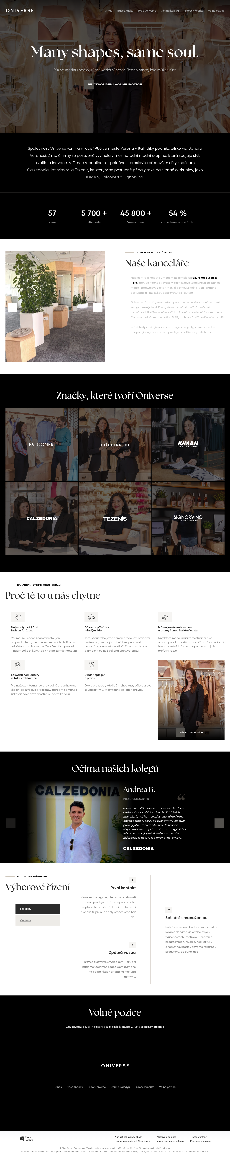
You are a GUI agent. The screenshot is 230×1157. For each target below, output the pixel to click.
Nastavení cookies (166, 1137)
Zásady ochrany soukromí (170, 1141)
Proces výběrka (193, 10)
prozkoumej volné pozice (115, 84)
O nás (108, 10)
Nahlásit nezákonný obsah (128, 1137)
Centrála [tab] (25, 920)
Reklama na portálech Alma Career (133, 1141)
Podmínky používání (200, 1141)
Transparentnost (198, 1137)
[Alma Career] (26, 1139)
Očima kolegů (170, 10)
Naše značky (125, 10)
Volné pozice (216, 10)
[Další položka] (97, 307)
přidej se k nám (191, 732)
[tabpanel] (151, 929)
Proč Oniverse (147, 10)
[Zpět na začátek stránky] (115, 1109)
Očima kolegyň (120, 1087)
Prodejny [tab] (25, 908)
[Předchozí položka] (12, 307)
